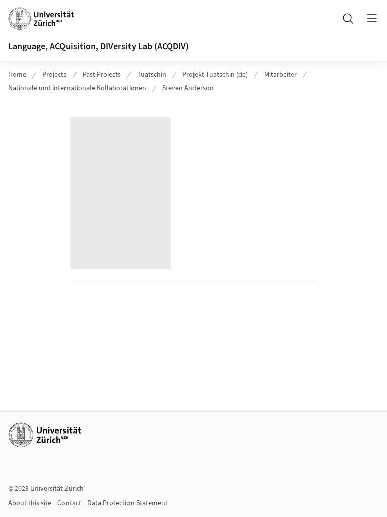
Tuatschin (151, 75)
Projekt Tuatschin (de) (215, 75)
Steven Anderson (188, 88)
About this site (29, 503)
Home (17, 75)
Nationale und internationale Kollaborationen (77, 88)
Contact (69, 503)
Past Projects (102, 75)
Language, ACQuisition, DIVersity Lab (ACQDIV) (98, 46)
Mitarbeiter (280, 75)
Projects (54, 75)
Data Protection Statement (127, 503)
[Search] (348, 18)
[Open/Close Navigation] (372, 18)
